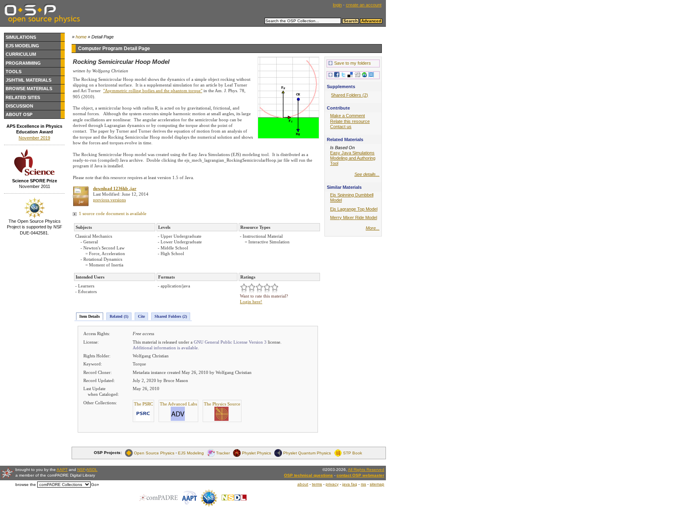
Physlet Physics (256, 452)
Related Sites (23, 97)
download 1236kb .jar (114, 188)
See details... (366, 174)
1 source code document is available (112, 213)
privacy (332, 484)
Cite (141, 316)
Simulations (21, 37)
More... (372, 228)
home (81, 36)
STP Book (352, 452)
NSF (81, 469)
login (337, 4)
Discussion (19, 105)
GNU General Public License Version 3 (230, 342)
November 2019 (34, 137)
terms (317, 484)
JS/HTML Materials (28, 80)
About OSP (19, 114)
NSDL (92, 469)
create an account (363, 4)
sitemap (377, 484)
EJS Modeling (22, 45)
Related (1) (119, 316)
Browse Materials (29, 88)
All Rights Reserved (366, 469)
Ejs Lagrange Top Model (353, 209)
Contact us (341, 126)
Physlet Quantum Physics (307, 452)
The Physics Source (222, 403)
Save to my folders (352, 63)
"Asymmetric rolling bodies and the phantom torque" (152, 90)
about (302, 484)
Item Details (89, 316)
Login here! (251, 301)
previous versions (109, 199)
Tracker (223, 452)
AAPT (62, 469)
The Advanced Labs (178, 403)
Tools (13, 71)
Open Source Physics (154, 452)
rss (363, 484)
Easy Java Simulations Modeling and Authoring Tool (352, 158)
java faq (349, 484)
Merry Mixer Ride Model (353, 217)
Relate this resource (350, 121)
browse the (25, 484)
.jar (81, 201)
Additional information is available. (166, 347)
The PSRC (143, 403)
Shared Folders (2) (171, 316)
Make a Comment (347, 115)
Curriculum (21, 54)
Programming (23, 63)
